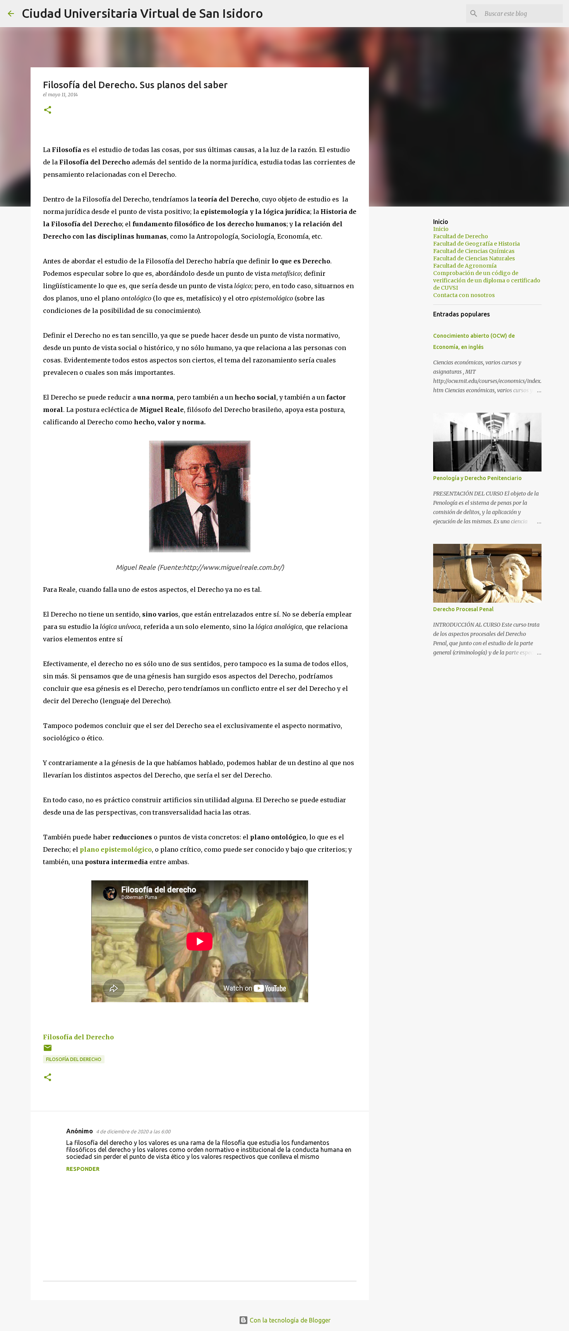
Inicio (441, 229)
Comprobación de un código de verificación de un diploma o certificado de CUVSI (486, 280)
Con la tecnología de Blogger (289, 1320)
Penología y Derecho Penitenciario (477, 478)
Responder (82, 1169)
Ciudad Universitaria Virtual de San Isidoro (142, 13)
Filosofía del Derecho (78, 1037)
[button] (47, 110)
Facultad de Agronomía (465, 265)
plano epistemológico (116, 849)
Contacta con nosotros (464, 295)
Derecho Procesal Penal (463, 609)
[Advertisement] (408, 334)
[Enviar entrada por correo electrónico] (47, 1050)
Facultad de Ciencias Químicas (473, 251)
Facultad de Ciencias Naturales (474, 258)
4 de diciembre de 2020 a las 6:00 (133, 1131)
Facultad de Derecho (460, 236)
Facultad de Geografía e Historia (476, 243)
